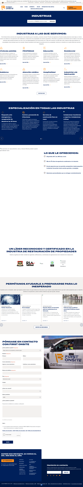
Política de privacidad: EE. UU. (34, 430)
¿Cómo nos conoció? (6, 388)
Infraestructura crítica (48, 6)
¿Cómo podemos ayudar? (10, 347)
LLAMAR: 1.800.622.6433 (72, 8)
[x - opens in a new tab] (50, 475)
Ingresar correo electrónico (8, 364)
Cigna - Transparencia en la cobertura (55, 483)
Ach (30, 464)
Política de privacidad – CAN (31, 483)
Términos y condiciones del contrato (33, 467)
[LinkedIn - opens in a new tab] (56, 475)
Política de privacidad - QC (42, 483)
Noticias (31, 459)
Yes (74, 1)
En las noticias (48, 2)
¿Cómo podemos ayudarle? (8, 400)
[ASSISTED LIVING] (10, 55)
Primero (4, 356)
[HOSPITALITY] (52, 78)
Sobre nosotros (23, 465)
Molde (38, 6)
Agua (21, 6)
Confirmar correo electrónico (29, 364)
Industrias (37, 2)
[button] (1, 138)
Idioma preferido (6, 394)
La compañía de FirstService (32, 462)
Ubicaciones (30, 2)
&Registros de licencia (32, 471)
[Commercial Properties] (31, 55)
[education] (52, 55)
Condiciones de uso (66, 483)
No (75, 1)
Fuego (26, 6)
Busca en (52, 21)
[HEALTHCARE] (31, 78)
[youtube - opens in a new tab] (59, 475)
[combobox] (79, 2)
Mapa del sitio (22, 474)
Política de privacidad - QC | (21, 430)
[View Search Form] (64, 7)
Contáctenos (72, 2)
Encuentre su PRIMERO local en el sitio (37, 21)
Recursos (42, 2)
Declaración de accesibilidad (32, 474)
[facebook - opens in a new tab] (47, 475)
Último (24, 356)
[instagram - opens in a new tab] (53, 475)
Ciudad (4, 382)
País (5, 376)
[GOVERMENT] (10, 78)
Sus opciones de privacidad (76, 483)
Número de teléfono (8, 370)
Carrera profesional (64, 2)
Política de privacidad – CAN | (8, 430)
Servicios (21, 459)
